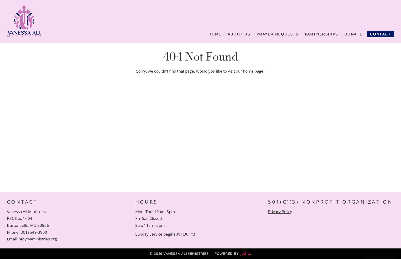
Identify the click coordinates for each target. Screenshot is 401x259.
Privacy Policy (280, 211)
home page (253, 71)
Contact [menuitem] (380, 34)
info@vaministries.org (37, 239)
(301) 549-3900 (33, 232)
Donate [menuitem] (353, 34)
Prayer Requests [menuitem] (278, 34)
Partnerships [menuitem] (321, 34)
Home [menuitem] (214, 34)
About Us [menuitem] (239, 34)
